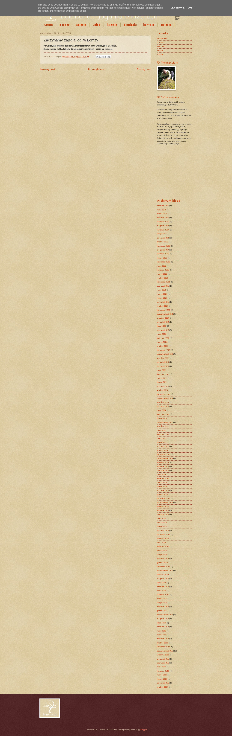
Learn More (177, 7)
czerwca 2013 (163, 587)
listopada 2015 (163, 498)
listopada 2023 (163, 246)
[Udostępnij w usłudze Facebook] (106, 56)
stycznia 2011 (163, 683)
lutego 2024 (162, 234)
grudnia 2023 (162, 242)
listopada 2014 (163, 535)
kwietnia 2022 (163, 270)
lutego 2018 (162, 418)
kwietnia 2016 (163, 478)
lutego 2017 (162, 442)
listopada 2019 (163, 350)
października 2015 (165, 503)
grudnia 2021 (162, 278)
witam (48, 24)
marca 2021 (162, 294)
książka (112, 24)
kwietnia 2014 (163, 547)
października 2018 (165, 398)
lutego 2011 (162, 679)
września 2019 (163, 358)
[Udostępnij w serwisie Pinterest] (109, 56)
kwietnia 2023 (163, 254)
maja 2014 (161, 543)
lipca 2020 (161, 326)
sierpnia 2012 (163, 619)
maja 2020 (161, 334)
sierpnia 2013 (163, 579)
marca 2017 (162, 438)
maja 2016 (161, 474)
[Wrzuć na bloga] (100, 56)
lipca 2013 (161, 583)
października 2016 (165, 458)
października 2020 (165, 314)
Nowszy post (47, 69)
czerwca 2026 (163, 206)
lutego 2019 (162, 382)
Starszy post (144, 69)
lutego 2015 (162, 527)
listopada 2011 (163, 647)
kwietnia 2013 (163, 595)
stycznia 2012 (163, 639)
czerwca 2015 (163, 515)
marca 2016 (162, 482)
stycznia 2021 (163, 302)
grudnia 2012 (162, 611)
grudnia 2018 (162, 390)
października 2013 (165, 571)
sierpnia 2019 (163, 362)
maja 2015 (161, 519)
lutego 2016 (162, 487)
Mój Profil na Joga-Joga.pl (168, 97)
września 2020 (163, 318)
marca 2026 (162, 214)
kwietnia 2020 (163, 338)
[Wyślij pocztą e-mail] (97, 56)
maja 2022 (161, 266)
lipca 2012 (161, 623)
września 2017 (163, 426)
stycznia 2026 (163, 218)
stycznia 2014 (163, 559)
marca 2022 (162, 274)
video (96, 24)
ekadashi (130, 24)
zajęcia (81, 24)
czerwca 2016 (163, 470)
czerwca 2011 (163, 663)
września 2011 (163, 655)
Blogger (143, 730)
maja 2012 (161, 631)
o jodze (64, 24)
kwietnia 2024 (163, 230)
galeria (166, 24)
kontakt (148, 24)
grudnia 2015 (162, 495)
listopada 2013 (163, 567)
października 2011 (165, 651)
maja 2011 (161, 667)
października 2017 (165, 422)
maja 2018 (161, 410)
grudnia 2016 (162, 450)
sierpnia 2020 (163, 322)
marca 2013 (162, 599)
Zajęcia (160, 50)
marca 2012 (162, 635)
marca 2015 (162, 523)
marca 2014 (162, 551)
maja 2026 (161, 210)
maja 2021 (161, 290)
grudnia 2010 (162, 687)
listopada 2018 (163, 394)
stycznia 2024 (163, 238)
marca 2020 (162, 342)
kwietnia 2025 (163, 222)
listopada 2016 (163, 454)
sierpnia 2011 (163, 659)
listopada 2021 (163, 282)
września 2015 (163, 507)
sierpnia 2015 (163, 510)
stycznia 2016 (163, 490)
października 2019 (165, 354)
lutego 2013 (162, 603)
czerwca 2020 (163, 330)
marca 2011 (162, 675)
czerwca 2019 (163, 366)
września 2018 (163, 402)
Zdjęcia (160, 54)
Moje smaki (162, 39)
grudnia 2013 (162, 563)
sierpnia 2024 (163, 226)
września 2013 (163, 575)
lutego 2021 (162, 298)
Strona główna (96, 69)
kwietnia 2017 (163, 434)
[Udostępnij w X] (103, 56)
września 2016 (163, 462)
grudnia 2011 (162, 643)
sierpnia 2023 (163, 250)
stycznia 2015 (163, 531)
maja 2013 (161, 591)
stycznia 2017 (163, 446)
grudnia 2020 (162, 306)
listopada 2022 (163, 262)
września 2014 (163, 539)
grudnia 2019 (162, 346)
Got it (191, 7)
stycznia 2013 (163, 607)
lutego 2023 (162, 258)
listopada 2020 (163, 310)
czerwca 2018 (163, 406)
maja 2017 (161, 430)
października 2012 (165, 615)
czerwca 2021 (163, 286)
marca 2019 (162, 378)
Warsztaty (161, 46)
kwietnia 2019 (163, 374)
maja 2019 (161, 370)
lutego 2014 (162, 555)
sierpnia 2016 (163, 466)
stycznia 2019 (163, 386)
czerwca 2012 (163, 627)
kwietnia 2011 (163, 671)
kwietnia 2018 (163, 414)
